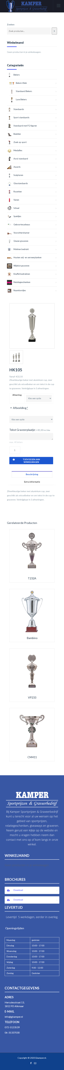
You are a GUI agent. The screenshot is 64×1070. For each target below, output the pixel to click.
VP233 (32, 697)
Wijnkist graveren (21, 265)
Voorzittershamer (22, 232)
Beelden (17, 134)
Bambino (32, 638)
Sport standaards (21, 117)
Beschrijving (32, 474)
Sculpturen (18, 175)
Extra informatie (32, 482)
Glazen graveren (21, 241)
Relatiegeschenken (22, 282)
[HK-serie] (16, 357)
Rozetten (18, 191)
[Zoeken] (54, 30)
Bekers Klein (21, 83)
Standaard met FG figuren (25, 125)
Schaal (16, 208)
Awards (17, 167)
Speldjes (17, 216)
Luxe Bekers (21, 99)
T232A (32, 578)
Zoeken (10, 24)
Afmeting (17, 395)
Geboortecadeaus (22, 224)
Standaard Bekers (24, 91)
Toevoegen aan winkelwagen (31, 460)
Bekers (17, 74)
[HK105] (32, 326)
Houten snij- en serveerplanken (27, 257)
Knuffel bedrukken (22, 274)
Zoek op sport (20, 142)
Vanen (16, 200)
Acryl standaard (21, 158)
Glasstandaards (21, 183)
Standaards (19, 109)
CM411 (32, 757)
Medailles (18, 150)
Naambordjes (20, 290)
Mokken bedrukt (21, 249)
